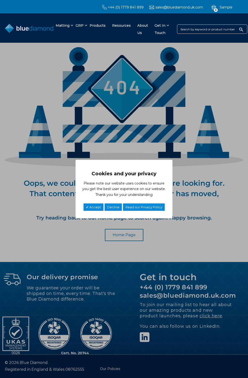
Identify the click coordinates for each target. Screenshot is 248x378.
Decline (113, 207)
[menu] (110, 29)
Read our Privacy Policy (143, 207)
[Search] (241, 29)
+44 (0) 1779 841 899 (126, 7)
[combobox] (212, 29)
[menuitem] (62, 25)
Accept (95, 207)
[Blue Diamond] (29, 29)
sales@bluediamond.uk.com (179, 7)
